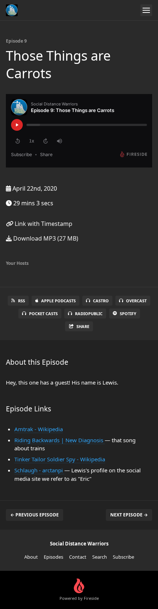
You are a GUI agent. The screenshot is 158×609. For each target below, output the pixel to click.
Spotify (128, 313)
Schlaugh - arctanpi (39, 470)
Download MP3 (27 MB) (45, 238)
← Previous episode (34, 515)
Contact (77, 557)
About (31, 557)
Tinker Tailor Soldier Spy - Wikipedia (59, 459)
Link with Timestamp (42, 224)
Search (99, 557)
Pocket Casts (43, 313)
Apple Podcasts (58, 300)
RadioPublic (89, 313)
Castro (101, 300)
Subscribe (123, 557)
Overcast (136, 300)
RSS (21, 300)
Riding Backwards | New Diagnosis (59, 440)
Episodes (53, 557)
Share (82, 326)
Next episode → (129, 515)
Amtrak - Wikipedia (38, 429)
